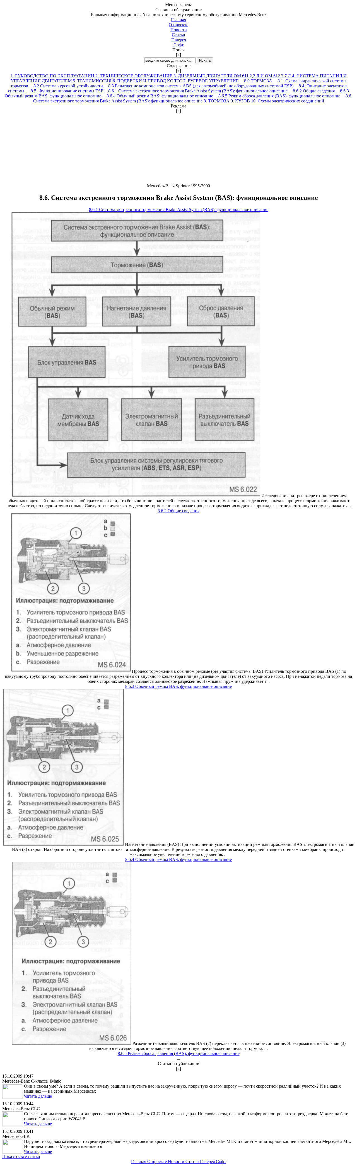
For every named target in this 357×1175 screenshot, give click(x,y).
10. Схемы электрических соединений (287, 101)
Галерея (178, 39)
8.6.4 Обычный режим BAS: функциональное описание (160, 96)
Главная (178, 19)
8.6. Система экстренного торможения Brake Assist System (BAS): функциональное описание (193, 98)
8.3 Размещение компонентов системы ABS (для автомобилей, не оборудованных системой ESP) (201, 85)
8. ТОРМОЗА (217, 101)
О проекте (178, 24)
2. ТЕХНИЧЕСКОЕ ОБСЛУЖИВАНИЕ (134, 75)
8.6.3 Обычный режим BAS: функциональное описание (178, 686)
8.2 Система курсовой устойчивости (68, 85)
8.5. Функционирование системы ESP (67, 90)
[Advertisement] (178, 148)
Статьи (178, 34)
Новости (178, 29)
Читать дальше (38, 1096)
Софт (178, 44)
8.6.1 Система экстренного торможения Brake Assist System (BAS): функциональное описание (198, 90)
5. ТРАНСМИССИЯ (93, 80)
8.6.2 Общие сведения (314, 90)
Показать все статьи (21, 1156)
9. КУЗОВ (241, 101)
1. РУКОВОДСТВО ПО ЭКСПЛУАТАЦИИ (53, 75)
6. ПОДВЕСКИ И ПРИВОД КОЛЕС (148, 80)
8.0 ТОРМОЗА (258, 80)
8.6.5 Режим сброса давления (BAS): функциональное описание (279, 96)
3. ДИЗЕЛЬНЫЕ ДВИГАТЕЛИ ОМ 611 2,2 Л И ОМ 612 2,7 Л (232, 75)
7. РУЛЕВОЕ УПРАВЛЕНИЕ (211, 80)
